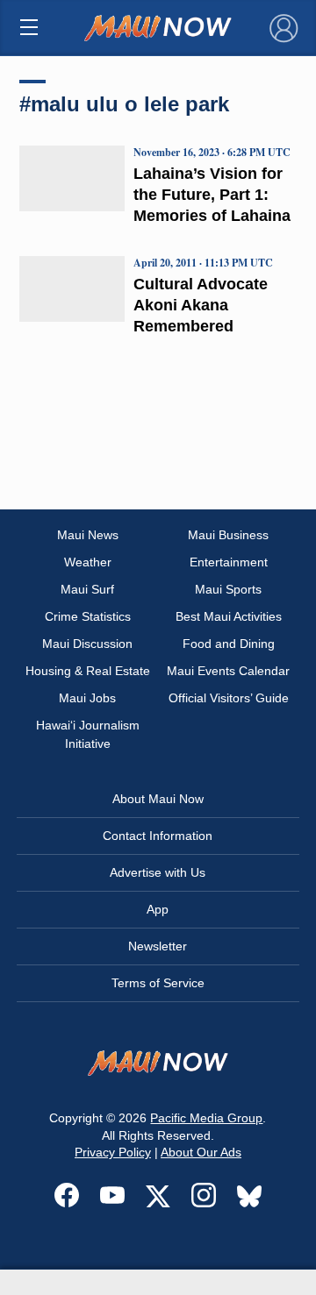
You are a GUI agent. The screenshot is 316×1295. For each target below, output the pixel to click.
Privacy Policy (113, 1152)
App (158, 909)
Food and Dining (229, 644)
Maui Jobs (87, 698)
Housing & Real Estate (87, 671)
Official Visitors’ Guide (229, 698)
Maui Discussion (87, 644)
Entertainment (229, 562)
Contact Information (157, 836)
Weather (87, 562)
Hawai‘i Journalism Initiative (88, 734)
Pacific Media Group (206, 1118)
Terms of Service (158, 983)
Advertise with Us (157, 872)
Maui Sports (228, 589)
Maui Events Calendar (228, 671)
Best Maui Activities (229, 616)
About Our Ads (201, 1152)
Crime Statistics (88, 616)
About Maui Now (158, 799)
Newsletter (157, 946)
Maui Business (228, 535)
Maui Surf (87, 589)
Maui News (87, 535)
